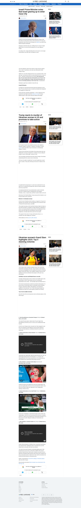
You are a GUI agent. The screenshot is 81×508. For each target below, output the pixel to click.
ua (10, 1)
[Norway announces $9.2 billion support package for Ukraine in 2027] (55, 31)
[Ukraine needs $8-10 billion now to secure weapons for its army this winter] (55, 121)
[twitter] (48, 495)
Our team (20, 501)
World (35, 4)
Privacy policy (32, 498)
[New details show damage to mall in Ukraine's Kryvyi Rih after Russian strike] (55, 136)
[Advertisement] (32, 60)
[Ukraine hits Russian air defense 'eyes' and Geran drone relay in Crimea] (55, 16)
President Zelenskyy (49, 6)
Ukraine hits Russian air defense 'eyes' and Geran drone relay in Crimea (54, 22)
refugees (24, 229)
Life (31, 4)
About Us (20, 497)
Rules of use (20, 498)
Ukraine (21, 229)
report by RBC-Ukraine (32, 217)
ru (14, 1)
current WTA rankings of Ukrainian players (36, 458)
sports (20, 475)
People (60, 4)
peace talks (38, 6)
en (12, 1)
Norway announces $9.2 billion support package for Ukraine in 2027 (55, 36)
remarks (20, 147)
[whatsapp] (52, 495)
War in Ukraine (24, 4)
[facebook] (44, 495)
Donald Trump (43, 6)
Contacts (31, 501)
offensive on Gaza (35, 94)
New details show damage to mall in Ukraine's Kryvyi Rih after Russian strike (55, 142)
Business (47, 4)
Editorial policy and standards (34, 497)
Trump (29, 229)
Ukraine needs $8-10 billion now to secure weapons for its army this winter (55, 127)
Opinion (54, 4)
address (38, 42)
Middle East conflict (31, 6)
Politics (41, 4)
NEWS (49, 9)
